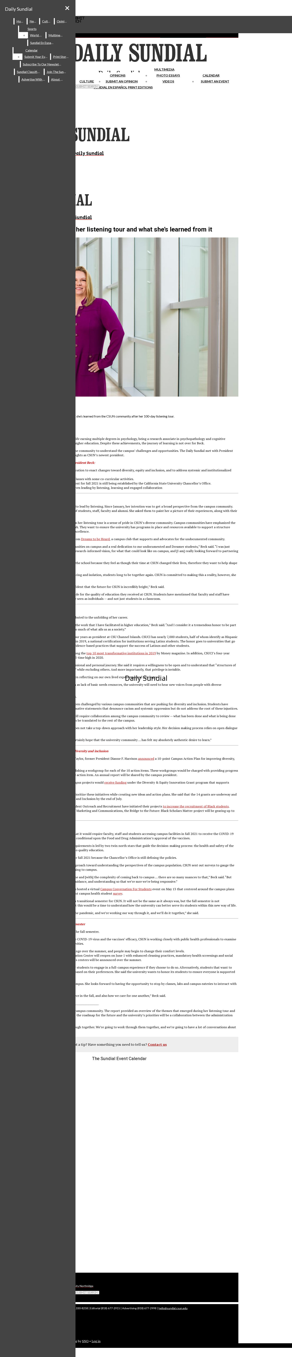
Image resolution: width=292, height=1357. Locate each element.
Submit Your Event (36, 56)
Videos (168, 81)
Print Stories (61, 56)
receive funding (115, 782)
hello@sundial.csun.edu (173, 1308)
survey (117, 893)
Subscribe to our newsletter (43, 64)
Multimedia (164, 69)
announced (146, 758)
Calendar (211, 75)
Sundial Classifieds (29, 72)
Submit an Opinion (122, 81)
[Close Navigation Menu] (67, 8)
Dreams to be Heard (95, 539)
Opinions (118, 75)
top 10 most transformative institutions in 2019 (121, 653)
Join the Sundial (58, 72)
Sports (32, 29)
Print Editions (140, 87)
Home (20, 21)
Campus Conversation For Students (126, 889)
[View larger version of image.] (119, 317)
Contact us (157, 1044)
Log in (96, 1341)
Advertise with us (33, 79)
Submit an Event (215, 81)
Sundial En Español (110, 87)
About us (57, 79)
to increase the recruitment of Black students (196, 806)
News (34, 21)
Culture (47, 21)
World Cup (37, 35)
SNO (85, 1341)
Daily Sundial (18, 9)
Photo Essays (168, 75)
